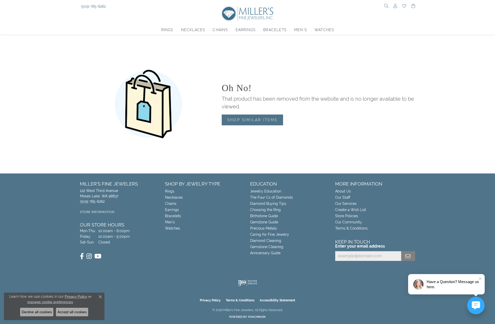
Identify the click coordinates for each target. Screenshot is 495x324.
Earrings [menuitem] (172, 210)
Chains (220, 30)
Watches (324, 30)
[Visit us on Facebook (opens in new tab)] (82, 256)
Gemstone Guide (264, 222)
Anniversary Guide (265, 253)
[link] (93, 6)
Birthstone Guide (264, 216)
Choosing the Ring (265, 210)
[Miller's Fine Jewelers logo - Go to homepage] (247, 16)
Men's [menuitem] (170, 222)
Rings (167, 30)
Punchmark (257, 317)
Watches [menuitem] (172, 228)
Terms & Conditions (351, 228)
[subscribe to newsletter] (408, 256)
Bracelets (274, 30)
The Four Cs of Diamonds (271, 197)
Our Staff (342, 197)
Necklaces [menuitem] (174, 197)
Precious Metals (263, 228)
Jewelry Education (265, 191)
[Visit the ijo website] (247, 282)
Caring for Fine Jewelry (269, 234)
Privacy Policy (210, 300)
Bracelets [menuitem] (173, 216)
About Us (343, 191)
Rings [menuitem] (169, 191)
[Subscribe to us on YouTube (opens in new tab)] (97, 256)
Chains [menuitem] (170, 204)
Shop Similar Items (252, 120)
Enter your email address (360, 246)
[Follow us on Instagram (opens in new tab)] (89, 256)
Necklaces (193, 30)
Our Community (348, 222)
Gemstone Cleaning (266, 247)
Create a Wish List (350, 210)
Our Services (346, 204)
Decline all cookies (37, 312)
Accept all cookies (72, 312)
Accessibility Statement (277, 300)
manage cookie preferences (50, 302)
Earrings (246, 30)
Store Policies (346, 216)
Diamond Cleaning (265, 241)
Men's (300, 30)
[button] (386, 6)
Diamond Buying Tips (268, 204)
